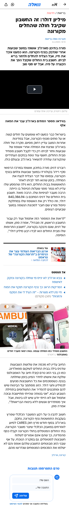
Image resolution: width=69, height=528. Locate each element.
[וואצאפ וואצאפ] (12, 4)
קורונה (62, 455)
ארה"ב (55, 455)
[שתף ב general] (6, 4)
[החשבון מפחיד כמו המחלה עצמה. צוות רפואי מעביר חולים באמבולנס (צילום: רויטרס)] (34, 331)
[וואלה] (34, 4)
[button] (54, 4)
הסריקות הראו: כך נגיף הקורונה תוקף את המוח (33, 287)
